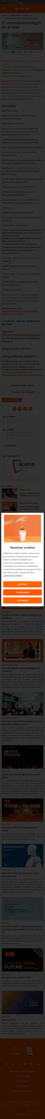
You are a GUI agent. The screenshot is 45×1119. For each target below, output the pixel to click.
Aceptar (22, 584)
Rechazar (22, 600)
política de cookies (13, 575)
